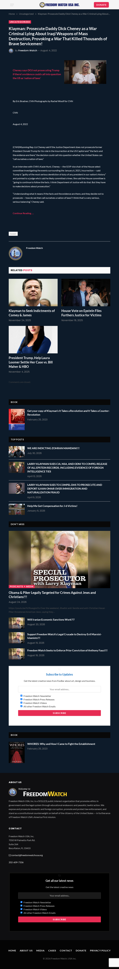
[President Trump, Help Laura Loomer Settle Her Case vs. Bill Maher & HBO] (33, 340)
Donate (81, 950)
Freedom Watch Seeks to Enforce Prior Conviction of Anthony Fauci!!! (67, 650)
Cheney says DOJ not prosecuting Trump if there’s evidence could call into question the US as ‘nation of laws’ (37, 74)
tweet (13, 233)
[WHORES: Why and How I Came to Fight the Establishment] (17, 752)
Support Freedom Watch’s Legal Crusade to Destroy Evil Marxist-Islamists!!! (64, 636)
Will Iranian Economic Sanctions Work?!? (51, 619)
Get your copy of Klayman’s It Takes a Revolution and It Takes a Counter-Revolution (68, 412)
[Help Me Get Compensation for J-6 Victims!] (17, 509)
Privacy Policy (100, 950)
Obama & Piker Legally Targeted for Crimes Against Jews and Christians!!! (52, 595)
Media (40, 950)
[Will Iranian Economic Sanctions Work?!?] (17, 623)
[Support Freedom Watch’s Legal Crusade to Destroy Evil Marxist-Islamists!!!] (17, 637)
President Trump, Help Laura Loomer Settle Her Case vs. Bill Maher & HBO (31, 362)
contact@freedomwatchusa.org (27, 855)
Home (12, 950)
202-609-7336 (16, 862)
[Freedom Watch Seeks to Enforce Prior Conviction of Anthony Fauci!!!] (17, 653)
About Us (26, 950)
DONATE (101, 4)
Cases (52, 950)
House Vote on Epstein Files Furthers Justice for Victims (81, 313)
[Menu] (12, 5)
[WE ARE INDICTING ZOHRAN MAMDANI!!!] (17, 451)
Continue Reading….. (23, 213)
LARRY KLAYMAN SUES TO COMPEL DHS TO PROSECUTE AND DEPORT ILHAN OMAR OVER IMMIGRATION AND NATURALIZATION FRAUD (64, 488)
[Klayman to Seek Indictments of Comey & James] (33, 292)
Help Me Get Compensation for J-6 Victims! (52, 505)
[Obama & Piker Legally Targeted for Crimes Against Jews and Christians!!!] (59, 559)
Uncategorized (20, 22)
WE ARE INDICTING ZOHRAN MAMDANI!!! (53, 448)
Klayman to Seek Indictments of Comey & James (32, 313)
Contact (66, 950)
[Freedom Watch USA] (59, 5)
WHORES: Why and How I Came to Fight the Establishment (61, 743)
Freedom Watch (27, 50)
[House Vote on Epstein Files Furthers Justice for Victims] (85, 292)
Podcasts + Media (22, 586)
